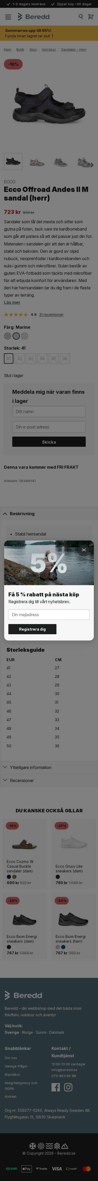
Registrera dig (32, 629)
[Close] (84, 550)
